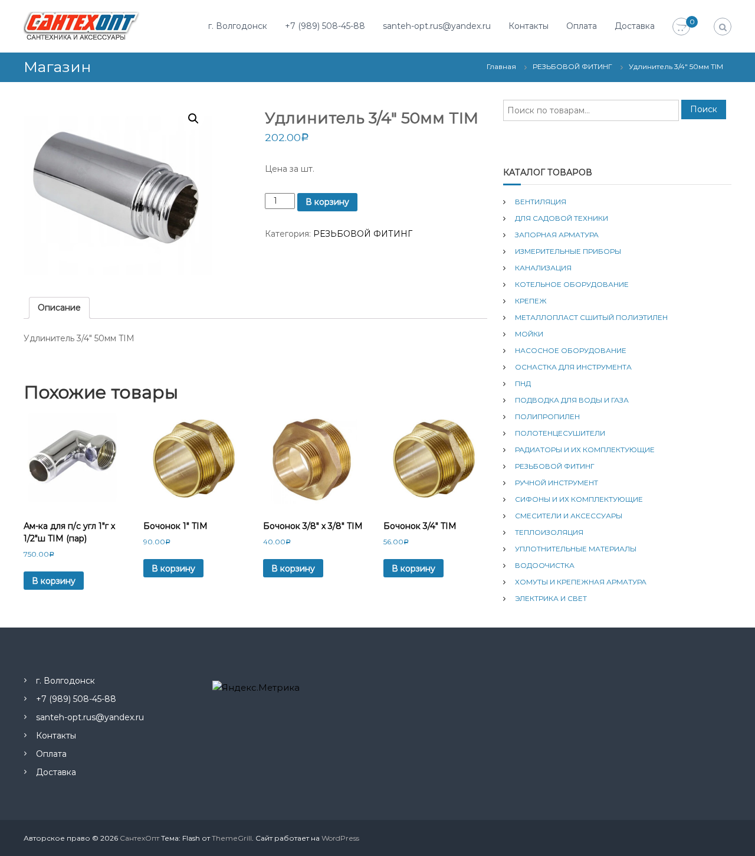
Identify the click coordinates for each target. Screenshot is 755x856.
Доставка (635, 26)
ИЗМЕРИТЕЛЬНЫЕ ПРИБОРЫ (568, 251)
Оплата (581, 26)
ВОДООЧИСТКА (545, 565)
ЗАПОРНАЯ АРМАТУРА (557, 234)
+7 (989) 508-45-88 (325, 26)
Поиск (703, 109)
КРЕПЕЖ (531, 300)
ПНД (523, 383)
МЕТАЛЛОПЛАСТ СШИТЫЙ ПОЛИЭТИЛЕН (591, 317)
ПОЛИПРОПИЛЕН (547, 416)
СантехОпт (139, 838)
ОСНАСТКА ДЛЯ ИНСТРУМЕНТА (573, 366)
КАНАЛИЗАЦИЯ (543, 267)
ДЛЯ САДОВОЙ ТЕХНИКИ (561, 218)
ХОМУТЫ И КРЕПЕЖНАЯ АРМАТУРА (580, 581)
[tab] (59, 308)
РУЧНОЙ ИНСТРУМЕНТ (556, 482)
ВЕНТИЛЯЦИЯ (540, 201)
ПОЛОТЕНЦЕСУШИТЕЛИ (560, 433)
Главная (501, 66)
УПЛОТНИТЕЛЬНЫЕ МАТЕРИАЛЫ (575, 548)
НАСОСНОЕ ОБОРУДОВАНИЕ (570, 350)
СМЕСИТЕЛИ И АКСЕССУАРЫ (568, 515)
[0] (681, 27)
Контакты (528, 26)
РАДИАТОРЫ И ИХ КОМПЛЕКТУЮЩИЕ (585, 449)
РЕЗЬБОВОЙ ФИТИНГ (572, 66)
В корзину (327, 202)
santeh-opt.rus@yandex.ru (437, 26)
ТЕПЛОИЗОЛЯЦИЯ (549, 532)
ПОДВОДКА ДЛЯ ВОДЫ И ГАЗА (572, 400)
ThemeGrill (232, 838)
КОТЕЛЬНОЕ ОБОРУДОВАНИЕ (572, 284)
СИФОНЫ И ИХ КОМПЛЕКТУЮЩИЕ (579, 499)
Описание (59, 307)
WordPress (340, 838)
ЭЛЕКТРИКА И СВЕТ (551, 598)
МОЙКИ (529, 333)
